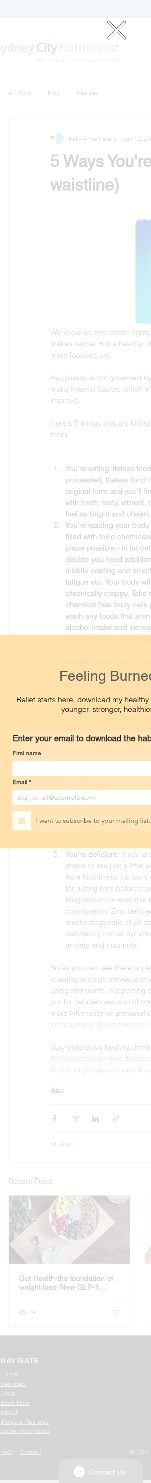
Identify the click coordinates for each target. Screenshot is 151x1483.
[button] (116, 30)
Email (22, 782)
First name (27, 753)
